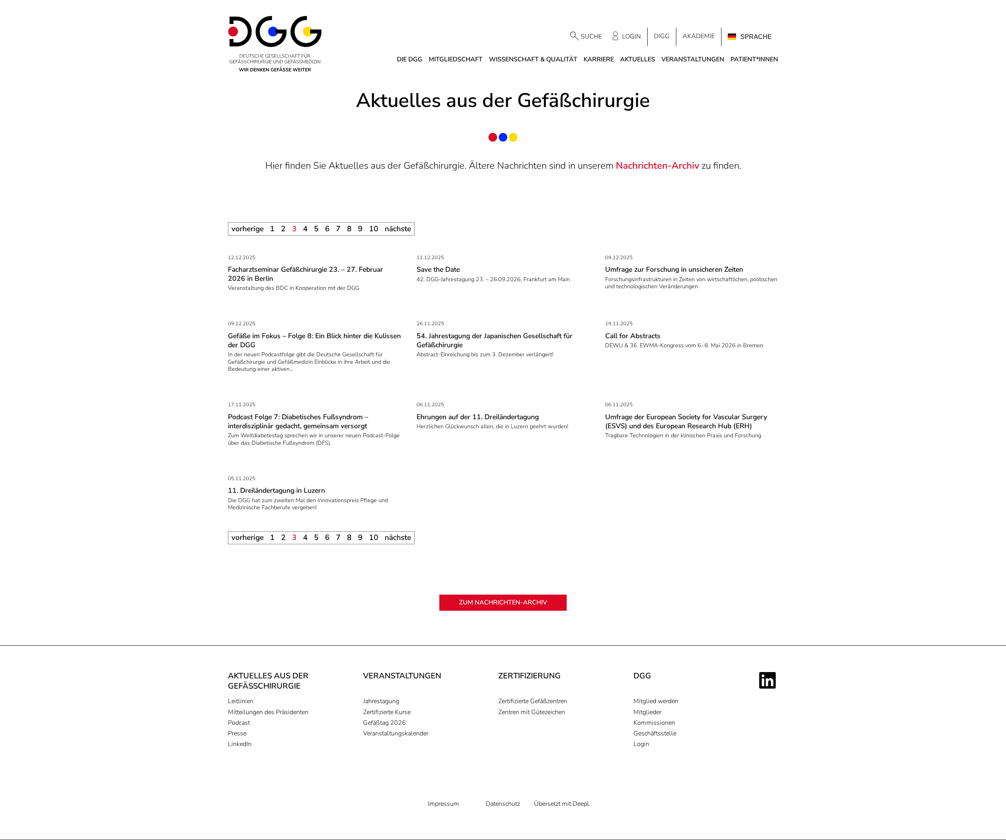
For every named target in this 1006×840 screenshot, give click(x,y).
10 (373, 229)
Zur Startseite (275, 44)
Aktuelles (637, 59)
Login (631, 36)
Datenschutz (503, 804)
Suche (591, 36)
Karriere (599, 59)
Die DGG (409, 59)
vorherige (247, 229)
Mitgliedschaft (456, 59)
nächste (398, 229)
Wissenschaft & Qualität (533, 59)
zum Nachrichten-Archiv (503, 602)
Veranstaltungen (692, 59)
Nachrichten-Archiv (657, 165)
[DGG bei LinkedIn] (768, 680)
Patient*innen (754, 59)
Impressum (443, 804)
